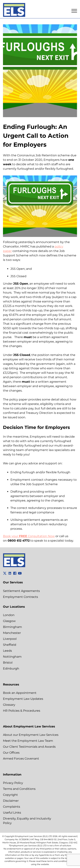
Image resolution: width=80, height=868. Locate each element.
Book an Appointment (19, 693)
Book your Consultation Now (29, 536)
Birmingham (12, 627)
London (9, 615)
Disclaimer (11, 800)
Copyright (10, 795)
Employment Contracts (20, 597)
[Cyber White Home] (14, 566)
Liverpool (10, 639)
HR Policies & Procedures (21, 710)
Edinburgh (11, 668)
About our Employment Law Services (30, 735)
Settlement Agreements (21, 591)
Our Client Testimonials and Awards (29, 746)
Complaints (11, 806)
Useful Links (12, 812)
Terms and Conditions (19, 789)
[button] (74, 11)
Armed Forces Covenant (21, 758)
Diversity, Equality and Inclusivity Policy (27, 821)
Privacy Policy (13, 783)
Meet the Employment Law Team (28, 740)
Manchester (12, 633)
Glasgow (9, 621)
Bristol (7, 662)
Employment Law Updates (23, 699)
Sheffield (9, 644)
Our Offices (11, 752)
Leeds (7, 650)
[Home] (14, 10)
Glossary (9, 704)
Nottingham (12, 656)
